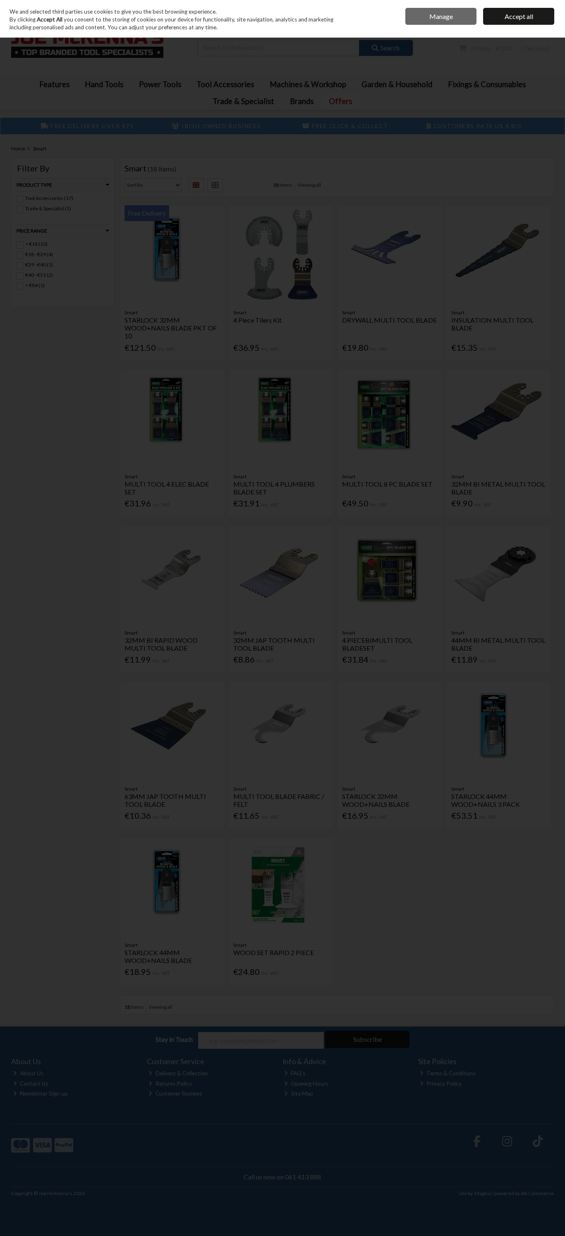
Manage (441, 16)
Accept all (519, 16)
